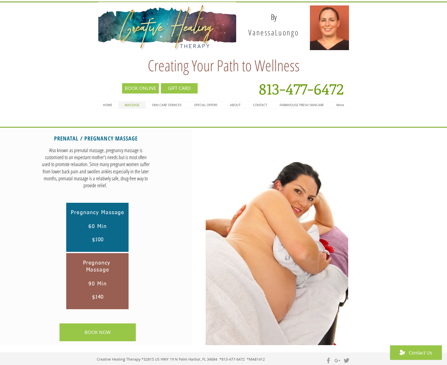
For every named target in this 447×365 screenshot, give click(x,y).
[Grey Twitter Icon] (346, 360)
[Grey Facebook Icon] (328, 360)
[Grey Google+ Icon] (337, 360)
